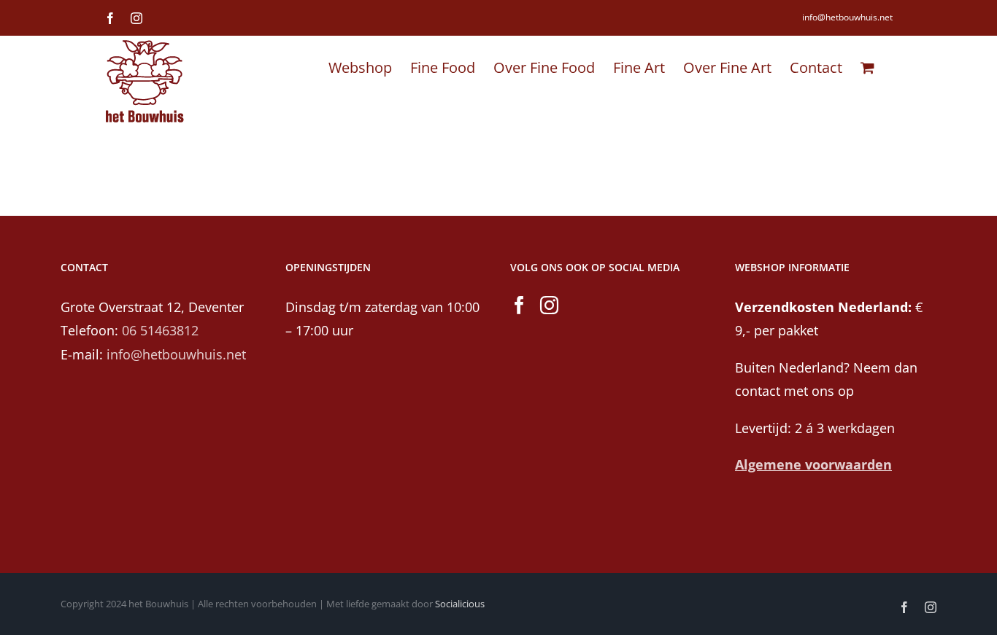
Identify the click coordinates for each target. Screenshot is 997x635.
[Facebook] (519, 305)
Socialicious (460, 603)
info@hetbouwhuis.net (847, 17)
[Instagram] (549, 305)
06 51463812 (160, 330)
